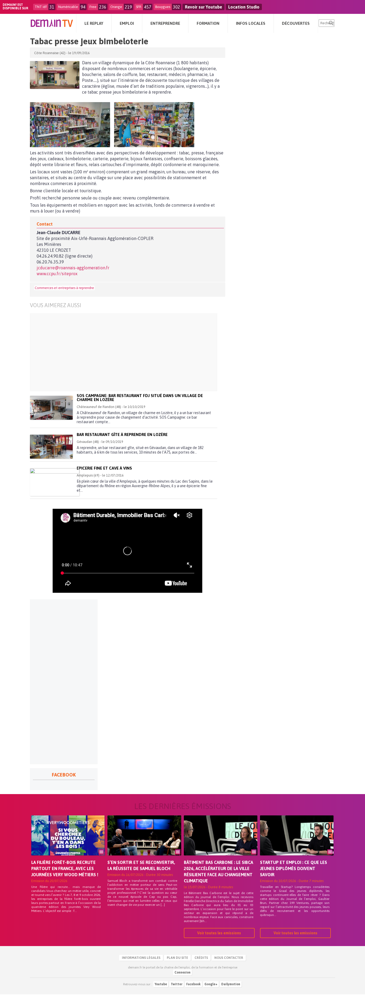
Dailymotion (230, 984)
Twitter (177, 984)
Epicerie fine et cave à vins (104, 468)
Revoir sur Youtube (203, 7)
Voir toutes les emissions (219, 933)
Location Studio (243, 7)
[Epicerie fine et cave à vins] (54, 482)
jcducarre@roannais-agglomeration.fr (73, 267)
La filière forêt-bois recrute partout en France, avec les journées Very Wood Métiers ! (64, 868)
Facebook (193, 984)
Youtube (161, 984)
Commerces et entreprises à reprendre (64, 288)
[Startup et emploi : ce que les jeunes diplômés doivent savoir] (296, 842)
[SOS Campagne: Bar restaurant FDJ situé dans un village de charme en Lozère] (51, 408)
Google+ (211, 984)
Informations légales (141, 958)
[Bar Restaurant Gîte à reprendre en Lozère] (51, 447)
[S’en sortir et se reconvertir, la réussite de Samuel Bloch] (144, 842)
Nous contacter (228, 958)
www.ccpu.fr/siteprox (57, 273)
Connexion (182, 972)
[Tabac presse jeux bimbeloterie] (54, 75)
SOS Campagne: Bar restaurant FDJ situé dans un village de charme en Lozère (140, 397)
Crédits (201, 958)
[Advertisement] (131, 352)
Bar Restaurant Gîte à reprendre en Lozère (122, 434)
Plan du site (177, 958)
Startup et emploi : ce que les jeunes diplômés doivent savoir (293, 868)
